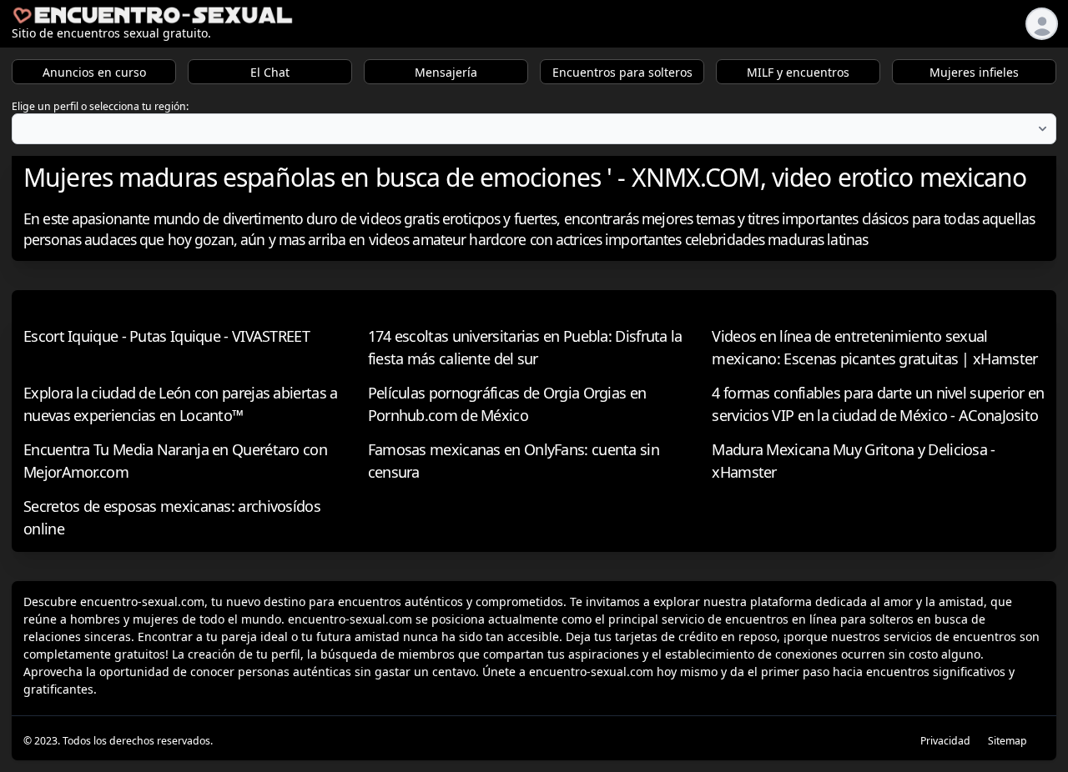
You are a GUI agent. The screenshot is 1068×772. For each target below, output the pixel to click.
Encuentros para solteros (622, 72)
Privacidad (945, 741)
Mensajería (446, 72)
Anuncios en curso (94, 72)
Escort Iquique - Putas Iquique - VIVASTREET (166, 336)
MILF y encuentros (798, 72)
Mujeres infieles (974, 72)
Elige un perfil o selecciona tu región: (100, 106)
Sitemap (1007, 741)
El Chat (270, 72)
